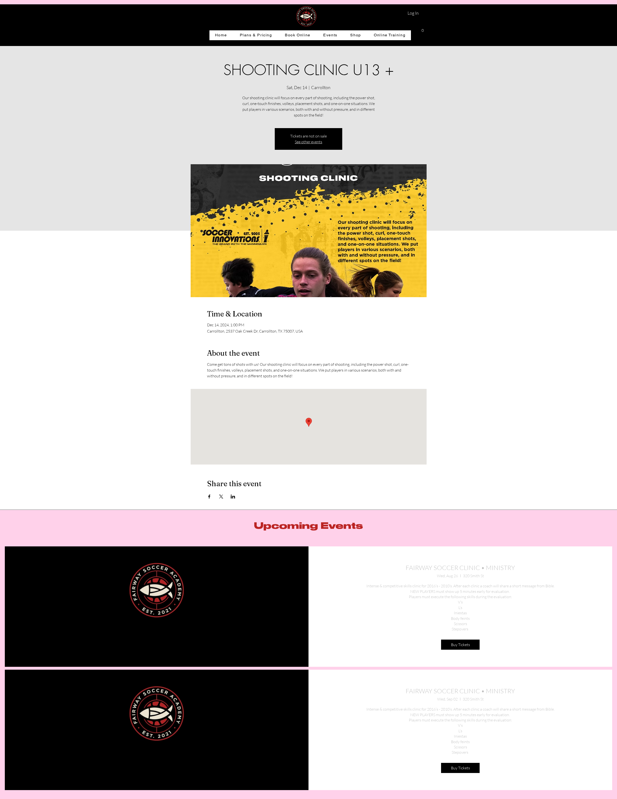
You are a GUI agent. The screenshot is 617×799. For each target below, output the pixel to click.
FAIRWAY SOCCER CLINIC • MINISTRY (460, 567)
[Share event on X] (221, 496)
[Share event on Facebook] (209, 496)
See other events (308, 141)
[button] (422, 29)
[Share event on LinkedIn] (233, 496)
